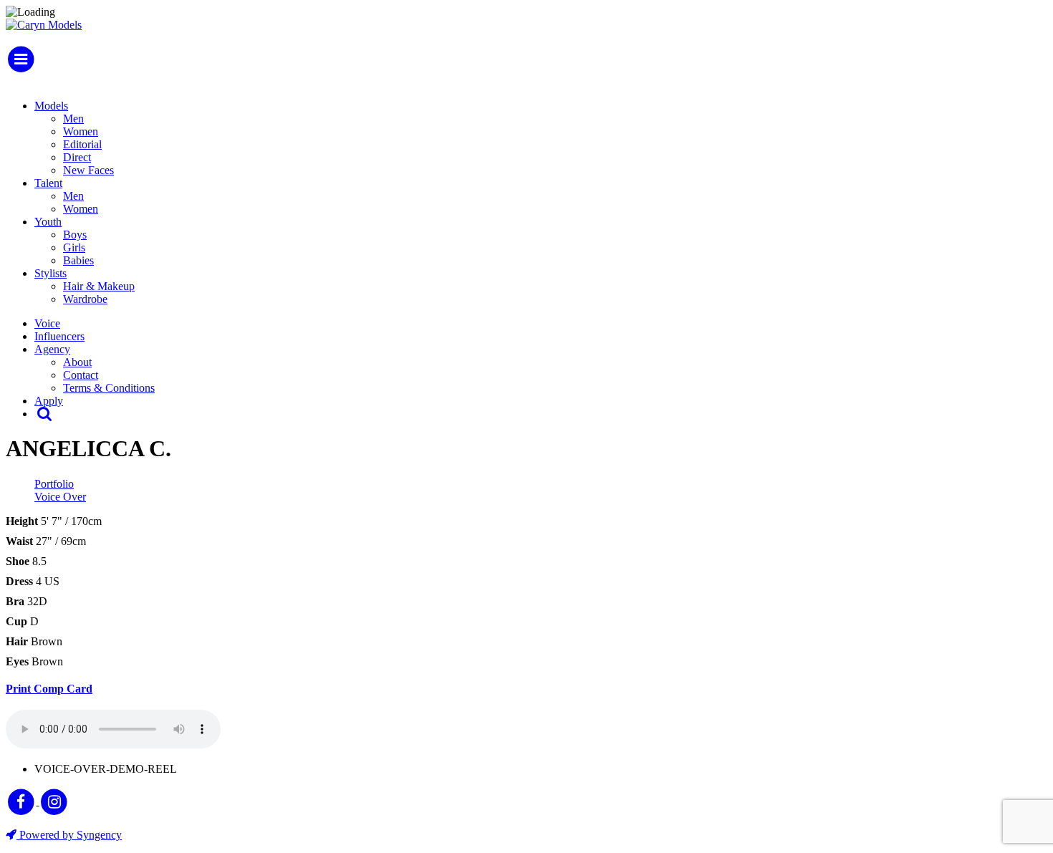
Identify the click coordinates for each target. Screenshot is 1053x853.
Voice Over (60, 497)
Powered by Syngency (69, 835)
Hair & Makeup (99, 286)
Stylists (50, 273)
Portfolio (54, 484)
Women (80, 131)
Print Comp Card (49, 689)
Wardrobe (85, 299)
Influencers (59, 336)
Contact (80, 375)
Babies (78, 260)
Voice (47, 323)
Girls (74, 247)
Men (73, 118)
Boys (75, 234)
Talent (48, 183)
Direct (77, 157)
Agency (52, 349)
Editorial (82, 144)
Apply (48, 401)
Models (51, 106)
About (77, 362)
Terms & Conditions (109, 388)
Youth (48, 222)
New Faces (88, 170)
